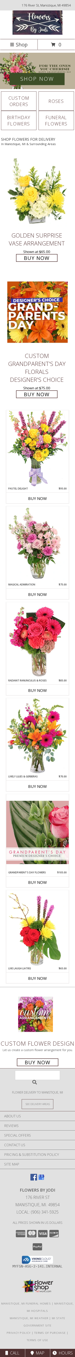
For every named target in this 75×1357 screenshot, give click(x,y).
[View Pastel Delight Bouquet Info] (37, 448)
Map (39, 1353)
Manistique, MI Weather (29, 1318)
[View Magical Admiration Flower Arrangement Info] (37, 544)
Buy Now (37, 257)
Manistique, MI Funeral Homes (26, 1303)
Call (13, 1353)
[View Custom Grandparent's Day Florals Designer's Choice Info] (37, 312)
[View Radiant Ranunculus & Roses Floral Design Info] (37, 640)
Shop (22, 44)
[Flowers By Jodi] (37, 34)
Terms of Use (37, 1340)
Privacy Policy (19, 1333)
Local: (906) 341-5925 (37, 1212)
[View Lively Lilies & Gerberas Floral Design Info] (37, 736)
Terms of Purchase (50, 1333)
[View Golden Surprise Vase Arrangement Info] (37, 192)
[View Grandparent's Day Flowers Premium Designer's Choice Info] (37, 832)
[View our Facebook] (33, 1179)
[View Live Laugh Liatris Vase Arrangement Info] (37, 928)
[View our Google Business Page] (41, 1179)
